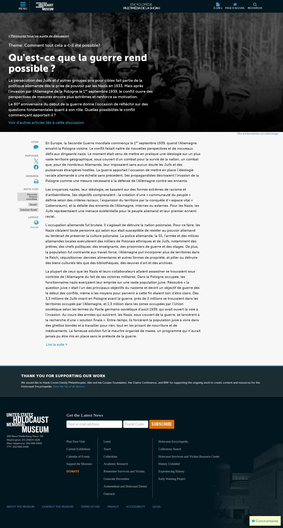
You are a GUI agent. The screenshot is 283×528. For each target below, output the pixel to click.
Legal (157, 506)
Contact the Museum (57, 506)
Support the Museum (79, 463)
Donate (72, 471)
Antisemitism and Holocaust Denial (125, 486)
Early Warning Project (171, 478)
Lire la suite (55, 344)
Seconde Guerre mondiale (31, 196)
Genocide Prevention (116, 478)
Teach (107, 449)
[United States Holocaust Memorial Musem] (28, 423)
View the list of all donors (69, 386)
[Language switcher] (34, 221)
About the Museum (20, 506)
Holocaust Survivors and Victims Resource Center (188, 456)
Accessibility (135, 506)
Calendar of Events (78, 456)
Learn (107, 441)
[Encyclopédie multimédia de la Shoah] (141, 6)
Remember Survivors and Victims (124, 471)
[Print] (34, 180)
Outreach (109, 493)
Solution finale (28, 209)
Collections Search (169, 449)
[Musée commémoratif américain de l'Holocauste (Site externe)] (44, 6)
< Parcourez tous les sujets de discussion (38, 36)
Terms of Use (90, 506)
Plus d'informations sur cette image (257, 133)
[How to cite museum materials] (34, 146)
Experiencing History (171, 471)
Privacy (113, 506)
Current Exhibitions (78, 449)
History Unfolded (169, 463)
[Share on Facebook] (36, 167)
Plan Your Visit (75, 441)
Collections (110, 456)
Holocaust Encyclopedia (173, 441)
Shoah (33, 204)
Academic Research (116, 463)
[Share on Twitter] (34, 160)
